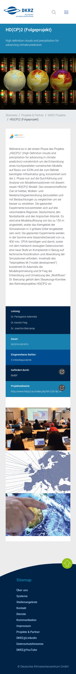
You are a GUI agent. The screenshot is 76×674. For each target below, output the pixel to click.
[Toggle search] (54, 14)
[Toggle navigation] (66, 14)
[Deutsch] (38, 11)
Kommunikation (26, 620)
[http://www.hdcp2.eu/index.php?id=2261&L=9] (62, 388)
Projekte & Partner (32, 115)
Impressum (23, 626)
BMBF (14, 375)
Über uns (22, 590)
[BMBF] (62, 372)
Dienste (21, 614)
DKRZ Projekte (57, 115)
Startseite (11, 115)
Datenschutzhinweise (29, 644)
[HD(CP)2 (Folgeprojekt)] (38, 428)
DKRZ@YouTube (26, 650)
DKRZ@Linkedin (26, 638)
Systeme (22, 596)
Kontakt (21, 608)
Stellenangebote (26, 602)
